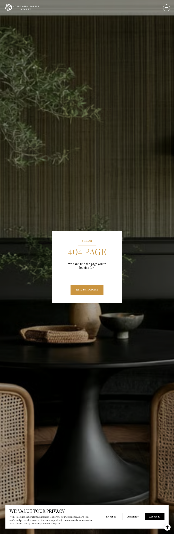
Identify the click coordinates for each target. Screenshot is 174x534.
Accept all (154, 516)
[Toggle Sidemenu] (166, 7)
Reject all (111, 516)
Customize (133, 516)
